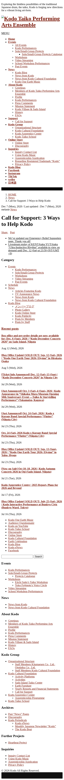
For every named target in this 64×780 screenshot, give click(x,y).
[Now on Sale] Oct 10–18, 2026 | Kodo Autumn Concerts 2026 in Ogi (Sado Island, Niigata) (28, 470)
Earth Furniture (23, 685)
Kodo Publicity (23, 315)
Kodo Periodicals (17, 720)
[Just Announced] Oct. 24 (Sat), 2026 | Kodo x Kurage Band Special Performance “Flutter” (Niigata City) (27, 416)
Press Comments (24, 103)
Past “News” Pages (18, 714)
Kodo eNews (15, 547)
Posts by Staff (22, 322)
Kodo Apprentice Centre (28, 133)
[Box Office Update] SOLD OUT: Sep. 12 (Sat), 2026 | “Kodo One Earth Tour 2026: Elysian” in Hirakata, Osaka (31, 358)
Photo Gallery (22, 309)
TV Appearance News (27, 294)
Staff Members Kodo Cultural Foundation (37, 670)
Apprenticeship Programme (30, 698)
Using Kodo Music (25, 155)
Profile (18, 97)
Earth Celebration (17, 541)
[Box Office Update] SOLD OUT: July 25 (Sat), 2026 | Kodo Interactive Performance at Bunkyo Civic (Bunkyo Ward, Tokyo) (31, 504)
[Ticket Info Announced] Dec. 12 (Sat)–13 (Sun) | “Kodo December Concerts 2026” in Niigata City (29, 376)
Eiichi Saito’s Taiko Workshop (31, 582)
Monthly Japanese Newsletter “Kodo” (35, 726)
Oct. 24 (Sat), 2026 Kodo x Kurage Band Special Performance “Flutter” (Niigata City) (29, 434)
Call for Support (23, 121)
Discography (22, 145)
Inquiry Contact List (26, 152)
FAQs (18, 115)
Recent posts (10, 328)
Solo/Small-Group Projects (29, 51)
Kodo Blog (21, 72)
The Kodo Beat (23, 729)
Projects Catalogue (25, 576)
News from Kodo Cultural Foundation (35, 78)
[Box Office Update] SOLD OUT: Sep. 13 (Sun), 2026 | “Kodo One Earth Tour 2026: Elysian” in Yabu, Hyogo (29, 452)
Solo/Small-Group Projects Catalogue (42, 54)
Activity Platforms (25, 676)
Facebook (13, 550)
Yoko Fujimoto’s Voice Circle (31, 585)
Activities (20, 679)
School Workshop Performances (32, 63)
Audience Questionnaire (21, 523)
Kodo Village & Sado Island (30, 109)
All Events (20, 45)
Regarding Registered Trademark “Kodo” (37, 161)
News (13, 209)
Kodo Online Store (25, 312)
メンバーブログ (24, 306)
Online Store (22, 142)
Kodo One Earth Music (27, 81)
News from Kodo (24, 75)
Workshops (21, 57)
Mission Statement (25, 106)
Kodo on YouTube (18, 526)
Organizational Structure (28, 127)
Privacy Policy (23, 164)
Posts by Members (25, 319)
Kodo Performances (26, 48)
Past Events (21, 66)
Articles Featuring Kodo (28, 291)
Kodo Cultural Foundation (29, 130)
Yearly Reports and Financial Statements (37, 688)
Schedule (13, 284)
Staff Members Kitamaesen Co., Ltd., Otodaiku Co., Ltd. (35, 666)
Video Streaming (24, 60)
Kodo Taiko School (25, 136)
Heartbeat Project (17, 742)
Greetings (20, 87)
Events (12, 266)
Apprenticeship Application (30, 158)
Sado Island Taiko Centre (28, 682)
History (19, 112)
